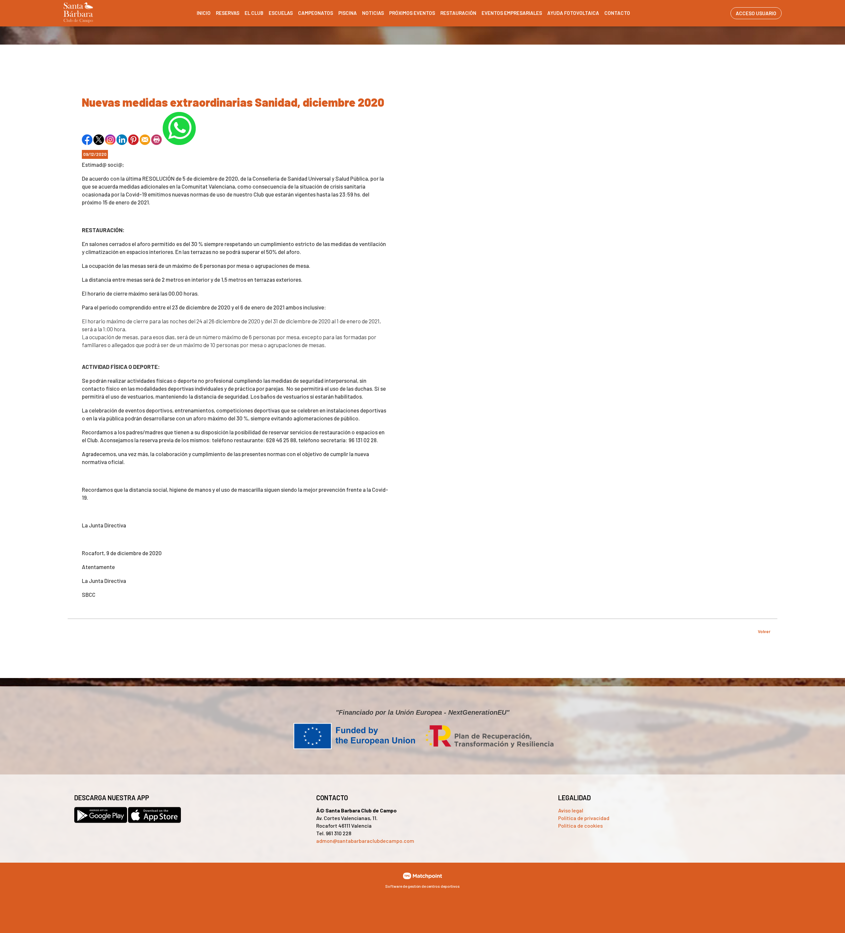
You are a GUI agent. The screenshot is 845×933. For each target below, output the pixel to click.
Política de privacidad (583, 818)
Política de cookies (580, 825)
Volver (764, 631)
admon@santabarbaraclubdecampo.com (365, 841)
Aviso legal (570, 810)
